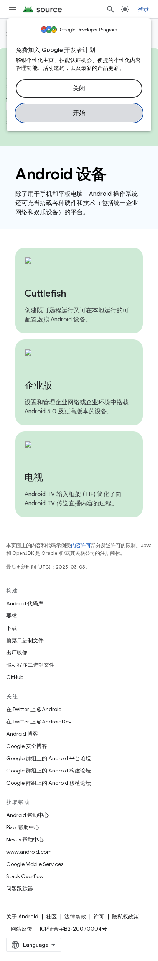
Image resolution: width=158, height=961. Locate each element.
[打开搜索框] (110, 9)
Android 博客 (22, 733)
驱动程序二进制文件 (30, 664)
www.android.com (29, 851)
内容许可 (81, 545)
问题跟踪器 (19, 888)
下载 (11, 628)
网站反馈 (21, 929)
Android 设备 (60, 174)
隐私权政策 (125, 916)
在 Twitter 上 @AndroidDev (38, 721)
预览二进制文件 (25, 640)
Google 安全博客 (26, 746)
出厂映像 (17, 652)
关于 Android (22, 916)
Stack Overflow (25, 876)
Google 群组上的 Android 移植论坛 (48, 782)
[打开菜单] (12, 9)
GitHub (14, 677)
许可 (99, 916)
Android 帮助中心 (27, 815)
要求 (11, 615)
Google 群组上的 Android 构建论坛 (48, 770)
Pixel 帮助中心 (23, 827)
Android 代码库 (24, 603)
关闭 (79, 88)
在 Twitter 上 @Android (34, 709)
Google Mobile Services (34, 864)
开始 (79, 113)
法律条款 (75, 916)
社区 (51, 916)
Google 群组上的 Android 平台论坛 (48, 758)
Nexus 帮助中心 (25, 839)
